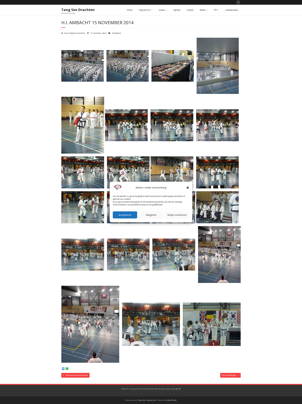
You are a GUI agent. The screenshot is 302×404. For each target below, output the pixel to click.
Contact (190, 10)
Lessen (162, 10)
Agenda (176, 10)
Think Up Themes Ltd (146, 400)
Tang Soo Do (144, 10)
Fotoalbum (116, 33)
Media (202, 10)
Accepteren (125, 215)
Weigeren (151, 215)
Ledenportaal (231, 10)
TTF (215, 10)
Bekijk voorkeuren (177, 215)
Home (129, 10)
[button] (187, 187)
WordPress (171, 400)
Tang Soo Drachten (77, 33)
